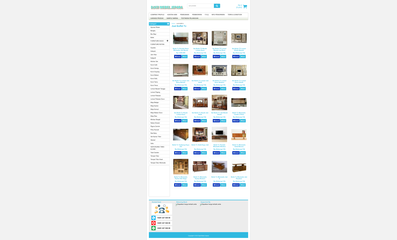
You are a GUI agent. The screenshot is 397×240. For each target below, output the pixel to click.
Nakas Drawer (155, 123)
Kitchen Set (154, 61)
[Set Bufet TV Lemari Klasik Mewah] (239, 42)
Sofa (152, 143)
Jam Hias (154, 54)
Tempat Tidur (155, 156)
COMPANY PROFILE (157, 14)
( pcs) (239, 6)
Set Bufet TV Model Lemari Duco (200, 49)
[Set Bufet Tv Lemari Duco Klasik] (239, 75)
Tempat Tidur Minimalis (158, 163)
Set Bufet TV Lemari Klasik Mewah (239, 49)
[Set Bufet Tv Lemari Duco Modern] (219, 75)
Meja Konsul (155, 109)
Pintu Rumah (155, 130)
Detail (178, 56)
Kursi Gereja (155, 68)
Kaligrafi (153, 58)
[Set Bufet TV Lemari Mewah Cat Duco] (219, 45)
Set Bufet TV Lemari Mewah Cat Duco (219, 49)
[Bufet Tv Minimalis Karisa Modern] (200, 174)
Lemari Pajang (155, 92)
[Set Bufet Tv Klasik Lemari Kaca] (180, 108)
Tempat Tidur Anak (157, 159)
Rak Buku (154, 133)
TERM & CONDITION (235, 14)
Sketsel (153, 140)
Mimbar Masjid (155, 119)
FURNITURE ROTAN (157, 44)
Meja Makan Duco (156, 112)
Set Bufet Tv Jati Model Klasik (219, 113)
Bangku (153, 30)
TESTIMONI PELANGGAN (189, 18)
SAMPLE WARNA (172, 18)
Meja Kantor (154, 106)
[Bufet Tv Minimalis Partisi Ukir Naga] (180, 174)
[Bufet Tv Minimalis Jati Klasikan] (239, 174)
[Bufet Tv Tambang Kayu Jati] (180, 140)
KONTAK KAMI (172, 14)
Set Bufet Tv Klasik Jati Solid (200, 113)
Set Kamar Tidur (156, 136)
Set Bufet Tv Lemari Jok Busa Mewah (180, 81)
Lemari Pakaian (156, 95)
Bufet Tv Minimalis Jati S (219, 177)
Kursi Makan (155, 75)
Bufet (152, 37)
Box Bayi (153, 34)
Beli (185, 56)
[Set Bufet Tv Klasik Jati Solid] (200, 107)
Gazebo (153, 48)
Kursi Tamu (154, 82)
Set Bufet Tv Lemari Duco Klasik (239, 81)
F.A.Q (207, 14)
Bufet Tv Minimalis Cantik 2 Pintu (239, 113)
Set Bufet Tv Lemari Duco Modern (219, 81)
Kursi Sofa (154, 78)
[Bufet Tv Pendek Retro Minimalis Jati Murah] (180, 43)
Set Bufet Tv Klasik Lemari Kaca (181, 113)
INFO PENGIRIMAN (218, 14)
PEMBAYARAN (197, 14)
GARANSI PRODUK (157, 18)
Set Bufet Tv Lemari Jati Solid (200, 81)
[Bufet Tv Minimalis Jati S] (219, 172)
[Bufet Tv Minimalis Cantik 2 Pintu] (239, 106)
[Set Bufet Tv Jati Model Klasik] (219, 109)
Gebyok (153, 51)
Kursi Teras (154, 85)
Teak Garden (155, 152)
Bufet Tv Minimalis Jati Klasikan (239, 177)
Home (173, 23)
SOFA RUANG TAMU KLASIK (157, 148)
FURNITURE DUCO (157, 41)
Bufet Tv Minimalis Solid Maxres (239, 145)
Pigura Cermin (155, 126)
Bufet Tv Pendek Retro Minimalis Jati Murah (181, 49)
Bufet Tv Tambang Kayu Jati (180, 145)
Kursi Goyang (155, 71)
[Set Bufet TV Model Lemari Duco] (200, 44)
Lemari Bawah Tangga (158, 89)
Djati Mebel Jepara (203, 235)
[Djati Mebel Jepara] (167, 11)
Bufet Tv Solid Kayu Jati (200, 145)
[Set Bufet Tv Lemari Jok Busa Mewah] (180, 76)
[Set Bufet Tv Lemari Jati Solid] (200, 75)
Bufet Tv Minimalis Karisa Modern (200, 177)
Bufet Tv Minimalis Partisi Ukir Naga (180, 177)
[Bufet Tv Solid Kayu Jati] (200, 141)
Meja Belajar (155, 102)
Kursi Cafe (154, 65)
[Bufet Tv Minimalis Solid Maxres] (239, 139)
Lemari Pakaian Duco (158, 99)
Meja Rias (154, 116)
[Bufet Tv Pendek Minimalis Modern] (219, 142)
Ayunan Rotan (155, 27)
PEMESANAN (184, 14)
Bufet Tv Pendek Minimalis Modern (219, 145)
